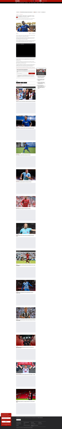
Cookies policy (39, 422)
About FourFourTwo (33, 423)
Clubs (40, 2)
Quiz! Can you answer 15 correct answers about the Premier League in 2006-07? (41, 74)
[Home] (16, 2)
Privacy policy (32, 422)
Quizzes (38, 2)
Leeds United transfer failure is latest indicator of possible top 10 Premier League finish (41, 77)
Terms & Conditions (5, 424)
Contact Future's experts (26, 422)
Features (35, 2)
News (29, 2)
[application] (26, 50)
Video (32, 2)
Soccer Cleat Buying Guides (21, 2)
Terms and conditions (18, 422)
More (43, 2)
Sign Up (6, 421)
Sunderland (25, 82)
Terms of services (25, 75)
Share (17, 33)
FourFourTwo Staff (21, 17)
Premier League (21, 14)
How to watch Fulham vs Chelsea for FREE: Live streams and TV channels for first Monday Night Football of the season (41, 87)
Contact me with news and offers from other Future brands (6, 419)
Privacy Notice (19, 75)
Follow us (31, 33)
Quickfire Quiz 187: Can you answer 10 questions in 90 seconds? (41, 80)
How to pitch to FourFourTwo (27, 425)
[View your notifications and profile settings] (45, 1)
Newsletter (26, 2)
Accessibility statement (18, 423)
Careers (24, 423)
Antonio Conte (18, 82)
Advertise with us (40, 423)
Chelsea (22, 82)
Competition (17, 14)
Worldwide (17, 425)
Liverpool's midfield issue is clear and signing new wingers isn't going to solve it (41, 83)
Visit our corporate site (40, 417)
